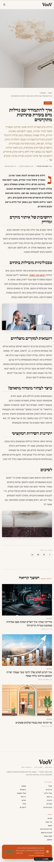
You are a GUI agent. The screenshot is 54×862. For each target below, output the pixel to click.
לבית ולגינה (47, 807)
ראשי (50, 93)
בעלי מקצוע (21, 793)
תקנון (50, 825)
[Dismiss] (50, 858)
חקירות (49, 804)
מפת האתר (48, 836)
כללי (24, 804)
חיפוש (49, 840)
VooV (45, 762)
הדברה (49, 800)
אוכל (50, 786)
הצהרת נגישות (46, 832)
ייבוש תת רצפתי (37, 275)
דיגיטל (23, 797)
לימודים (23, 807)
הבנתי (9, 852)
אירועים (49, 789)
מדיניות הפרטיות (28, 853)
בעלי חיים (48, 793)
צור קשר (48, 822)
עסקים (43, 93)
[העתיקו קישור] (32, 554)
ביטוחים (23, 789)
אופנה (23, 786)
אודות (50, 818)
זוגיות (24, 800)
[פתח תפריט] (4, 4)
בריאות (49, 797)
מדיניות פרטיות (46, 829)
